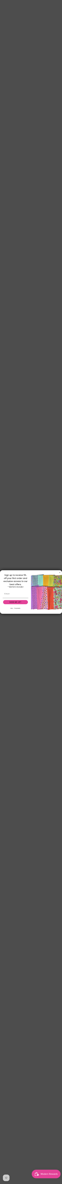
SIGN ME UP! (15, 602)
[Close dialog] (60, 572)
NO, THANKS (15, 608)
